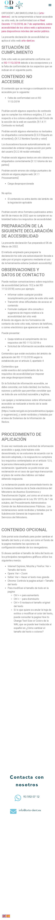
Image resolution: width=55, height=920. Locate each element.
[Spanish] (8, 916)
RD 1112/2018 (12, 62)
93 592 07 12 (31, 797)
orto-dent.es (28, 40)
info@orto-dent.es (30, 810)
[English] (4, 916)
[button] (50, 5)
